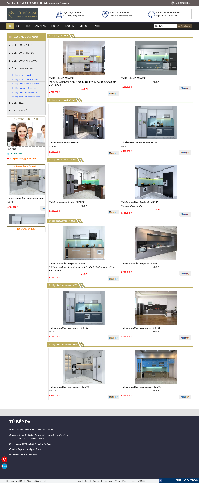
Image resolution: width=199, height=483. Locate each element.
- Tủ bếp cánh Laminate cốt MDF (25, 92)
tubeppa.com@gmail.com (57, 3)
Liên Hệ (95, 26)
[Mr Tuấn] (8, 154)
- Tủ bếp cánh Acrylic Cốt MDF (25, 84)
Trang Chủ (23, 26)
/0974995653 (31, 3)
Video (83, 26)
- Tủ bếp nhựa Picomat (21, 75)
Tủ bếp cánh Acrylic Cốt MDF (62, 159)
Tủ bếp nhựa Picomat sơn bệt (62, 100)
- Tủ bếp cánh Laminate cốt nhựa (25, 97)
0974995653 (18, 3)
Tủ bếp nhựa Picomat (58, 35)
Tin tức (55, 26)
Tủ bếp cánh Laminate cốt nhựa (63, 344)
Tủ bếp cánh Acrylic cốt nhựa (62, 221)
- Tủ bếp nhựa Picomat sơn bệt (24, 79)
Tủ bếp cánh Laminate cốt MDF (63, 285)
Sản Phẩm (40, 26)
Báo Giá (70, 26)
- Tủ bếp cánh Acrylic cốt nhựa (24, 88)
